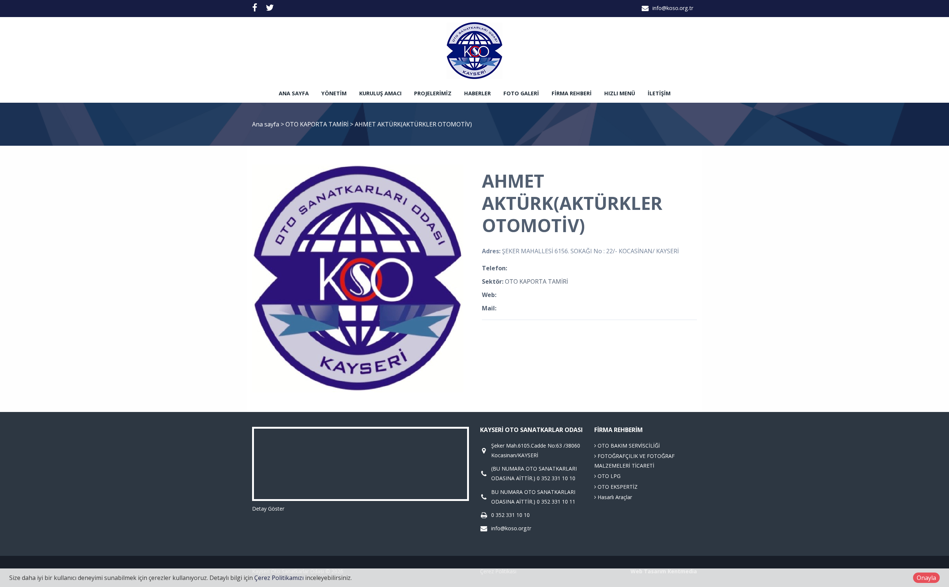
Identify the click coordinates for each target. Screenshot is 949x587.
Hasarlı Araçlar (614, 497)
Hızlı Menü (619, 93)
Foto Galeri (521, 93)
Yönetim (334, 93)
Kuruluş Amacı (380, 93)
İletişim (659, 93)
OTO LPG (608, 475)
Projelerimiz (433, 93)
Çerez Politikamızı (279, 578)
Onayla (926, 578)
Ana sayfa (294, 93)
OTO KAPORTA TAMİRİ (317, 124)
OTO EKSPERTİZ (617, 486)
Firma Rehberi (572, 93)
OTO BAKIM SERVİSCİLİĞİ (628, 445)
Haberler (477, 93)
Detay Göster (268, 508)
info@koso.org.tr (672, 7)
